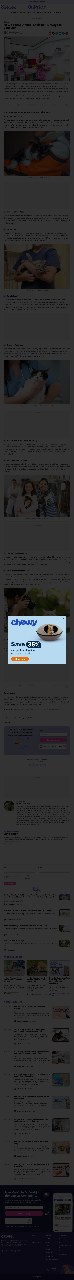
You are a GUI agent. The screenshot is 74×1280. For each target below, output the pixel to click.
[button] (63, 618)
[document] (37, 640)
